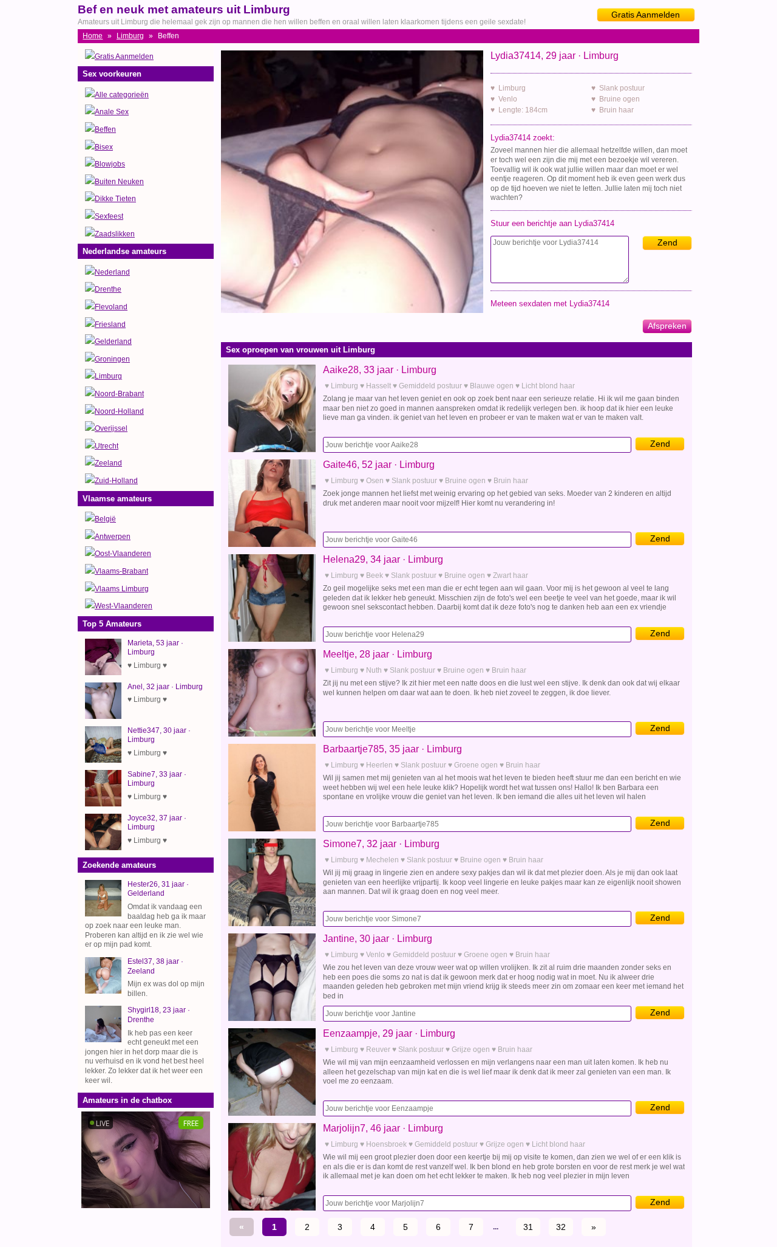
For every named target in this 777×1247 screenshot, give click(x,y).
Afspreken (667, 326)
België (105, 519)
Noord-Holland (119, 411)
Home (93, 36)
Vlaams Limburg (122, 589)
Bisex (104, 147)
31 (528, 1227)
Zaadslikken (115, 234)
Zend (667, 242)
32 (561, 1227)
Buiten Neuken (119, 181)
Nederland (112, 272)
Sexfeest (109, 216)
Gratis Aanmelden (645, 14)
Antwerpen (113, 536)
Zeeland (108, 463)
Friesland (110, 324)
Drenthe (108, 289)
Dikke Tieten (115, 198)
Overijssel (111, 428)
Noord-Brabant (119, 394)
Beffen (105, 129)
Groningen (112, 359)
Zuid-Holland (116, 480)
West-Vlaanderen (123, 606)
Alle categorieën (122, 95)
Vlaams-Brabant (121, 571)
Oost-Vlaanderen (123, 553)
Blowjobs (110, 164)
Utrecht (106, 446)
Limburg (130, 36)
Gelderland (113, 341)
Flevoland (111, 307)
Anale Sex (112, 112)
